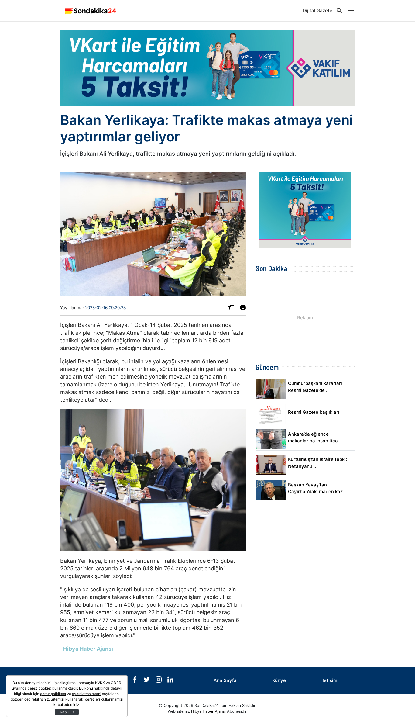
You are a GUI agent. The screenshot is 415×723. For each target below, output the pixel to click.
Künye (279, 680)
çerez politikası (53, 693)
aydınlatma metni (86, 693)
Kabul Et (67, 712)
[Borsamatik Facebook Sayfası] (135, 681)
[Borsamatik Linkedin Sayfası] (170, 681)
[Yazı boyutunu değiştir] (231, 308)
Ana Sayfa (225, 680)
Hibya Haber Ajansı (208, 711)
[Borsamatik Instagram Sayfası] (159, 681)
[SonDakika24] (90, 10)
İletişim (329, 680)
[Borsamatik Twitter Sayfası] (147, 681)
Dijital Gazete (317, 10)
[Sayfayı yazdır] (242, 308)
